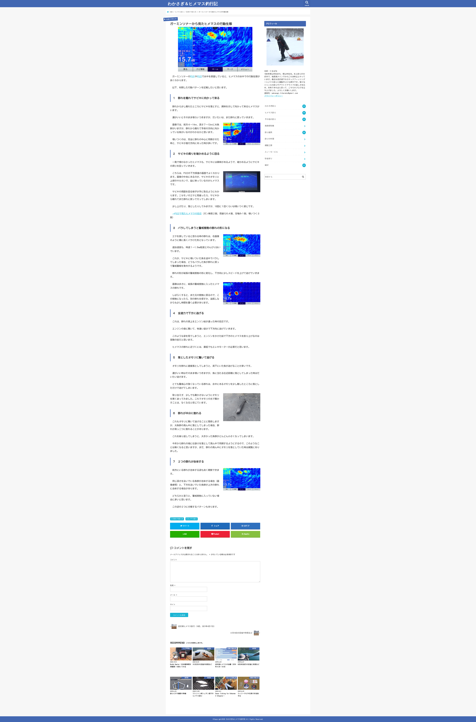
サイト (172, 604)
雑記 (266, 165)
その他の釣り (270, 119)
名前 (172, 585)
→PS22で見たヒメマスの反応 (187, 213)
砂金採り (268, 158)
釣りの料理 (269, 139)
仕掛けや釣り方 (178, 519)
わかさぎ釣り (270, 106)
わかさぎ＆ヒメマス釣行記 (193, 3)
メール (173, 595)
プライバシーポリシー (273, 96)
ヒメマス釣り (192, 519)
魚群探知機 (269, 126)
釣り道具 (268, 132)
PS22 (199, 76)
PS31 (192, 76)
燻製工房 (268, 145)
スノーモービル (271, 152)
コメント (173, 560)
